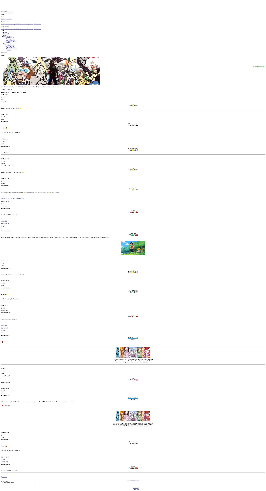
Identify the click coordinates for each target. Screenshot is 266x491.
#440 (4, 180)
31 (6, 89)
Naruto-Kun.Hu (4, 86)
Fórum (10, 19)
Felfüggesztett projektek (31, 24)
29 (4, 89)
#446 (4, 330)
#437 (4, 116)
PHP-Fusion (135, 488)
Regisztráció (6, 19)
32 (8, 89)
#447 (4, 371)
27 (2, 89)
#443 (4, 263)
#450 (4, 459)
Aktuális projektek (5, 24)
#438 (4, 141)
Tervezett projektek (13, 24)
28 (3, 89)
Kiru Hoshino (137, 489)
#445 (4, 308)
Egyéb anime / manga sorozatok (28, 86)
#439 (4, 161)
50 (11, 89)
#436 (4, 97)
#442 (4, 226)
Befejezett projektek (21, 24)
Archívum (38, 24)
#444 (4, 283)
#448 (4, 390)
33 (9, 89)
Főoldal (2, 19)
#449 (4, 434)
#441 (4, 203)
